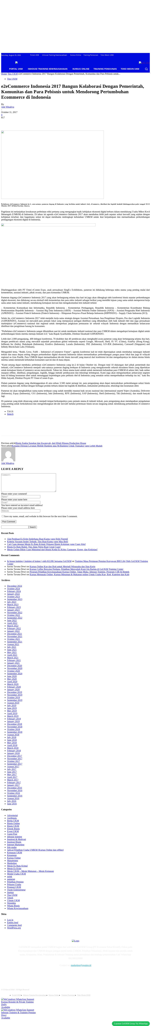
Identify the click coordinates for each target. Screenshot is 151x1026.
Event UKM (13, 831)
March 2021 (12, 657)
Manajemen (12, 860)
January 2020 (13, 689)
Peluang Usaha (14, 884)
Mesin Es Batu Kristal (17, 866)
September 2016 (14, 796)
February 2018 (14, 750)
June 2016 (12, 803)
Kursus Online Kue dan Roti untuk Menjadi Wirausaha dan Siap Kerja (62, 566)
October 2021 (13, 639)
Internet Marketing (15, 844)
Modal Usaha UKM (16, 874)
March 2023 (12, 604)
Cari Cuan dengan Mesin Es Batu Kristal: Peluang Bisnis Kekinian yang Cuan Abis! (46, 544)
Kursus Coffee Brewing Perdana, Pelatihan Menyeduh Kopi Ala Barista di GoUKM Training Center (76, 569)
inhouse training (14, 836)
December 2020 (14, 665)
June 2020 (12, 676)
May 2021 (12, 652)
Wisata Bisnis (13, 905)
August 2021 (13, 644)
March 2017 (12, 780)
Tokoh (10, 897)
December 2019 (14, 692)
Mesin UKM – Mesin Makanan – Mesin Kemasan (30, 871)
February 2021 (14, 660)
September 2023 (14, 599)
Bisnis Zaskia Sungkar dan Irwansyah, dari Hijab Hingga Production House (50, 443)
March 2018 (12, 748)
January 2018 (13, 753)
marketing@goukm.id (81, 965)
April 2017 (12, 777)
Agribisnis (12, 818)
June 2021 (12, 649)
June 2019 (12, 708)
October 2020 (13, 671)
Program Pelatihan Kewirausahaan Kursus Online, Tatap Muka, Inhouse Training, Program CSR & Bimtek (79, 572)
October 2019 (13, 697)
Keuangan (12, 855)
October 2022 (13, 615)
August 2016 (13, 798)
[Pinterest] (27, 122)
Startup (10, 892)
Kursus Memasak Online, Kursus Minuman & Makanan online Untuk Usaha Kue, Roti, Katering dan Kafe (79, 574)
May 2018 (12, 742)
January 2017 (13, 785)
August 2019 (13, 703)
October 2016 (13, 793)
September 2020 (14, 673)
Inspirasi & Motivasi (16, 839)
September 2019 (14, 700)
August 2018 (13, 734)
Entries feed (12, 922)
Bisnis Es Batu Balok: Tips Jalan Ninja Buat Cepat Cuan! (34, 547)
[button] (146, 68)
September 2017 (14, 764)
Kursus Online (14, 858)
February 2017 (14, 782)
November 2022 (14, 612)
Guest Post (12, 834)
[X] (17, 122)
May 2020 (12, 679)
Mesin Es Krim (14, 868)
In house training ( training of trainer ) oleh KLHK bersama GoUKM (39, 561)
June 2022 (12, 620)
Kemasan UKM (14, 852)
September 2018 (14, 732)
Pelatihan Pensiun (15, 882)
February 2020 (14, 687)
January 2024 (13, 594)
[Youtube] (49, 974)
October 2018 (13, 729)
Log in (10, 920)
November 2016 (14, 790)
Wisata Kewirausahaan (17, 908)
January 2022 (13, 631)
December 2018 (14, 724)
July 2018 (11, 737)
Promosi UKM (14, 887)
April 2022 (12, 623)
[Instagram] (27, 974)
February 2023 (14, 607)
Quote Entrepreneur (16, 889)
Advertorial (12, 815)
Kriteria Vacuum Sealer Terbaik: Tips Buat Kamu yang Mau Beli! (37, 541)
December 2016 (14, 788)
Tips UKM (13, 74)
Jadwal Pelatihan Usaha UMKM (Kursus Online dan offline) (35, 850)
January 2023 (13, 610)
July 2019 (11, 705)
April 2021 (12, 655)
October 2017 (13, 761)
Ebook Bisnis (13, 828)
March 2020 (12, 684)
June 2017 (12, 772)
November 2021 (14, 636)
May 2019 (12, 711)
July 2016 (11, 801)
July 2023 (11, 602)
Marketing (12, 863)
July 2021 (11, 647)
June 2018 (12, 740)
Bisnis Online (13, 823)
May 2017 (12, 774)
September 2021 (14, 641)
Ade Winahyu (7, 107)
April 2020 (12, 681)
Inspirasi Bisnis (14, 842)
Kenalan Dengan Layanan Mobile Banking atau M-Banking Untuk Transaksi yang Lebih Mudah (57, 446)
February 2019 (14, 718)
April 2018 (12, 745)
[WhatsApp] (38, 122)
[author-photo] (8, 460)
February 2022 (14, 628)
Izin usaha (12, 847)
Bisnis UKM (13, 826)
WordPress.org (14, 928)
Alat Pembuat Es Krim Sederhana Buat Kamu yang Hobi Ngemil (37, 539)
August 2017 (13, 766)
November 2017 (14, 758)
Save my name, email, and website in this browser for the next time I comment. (40, 516)
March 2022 (12, 626)
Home (4, 74)
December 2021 (14, 634)
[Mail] (34, 974)
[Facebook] (6, 122)
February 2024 (14, 591)
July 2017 (11, 769)
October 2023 (13, 596)
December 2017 (14, 756)
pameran (11, 879)
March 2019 (12, 716)
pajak (9, 876)
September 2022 (14, 618)
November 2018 (14, 726)
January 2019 (13, 721)
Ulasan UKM (13, 900)
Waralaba (11, 903)
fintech (10, 414)
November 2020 (14, 668)
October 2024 (13, 588)
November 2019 (14, 695)
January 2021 (13, 663)
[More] (49, 122)
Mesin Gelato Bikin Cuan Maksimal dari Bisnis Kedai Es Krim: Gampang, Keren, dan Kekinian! (52, 549)
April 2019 (12, 713)
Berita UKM (13, 820)
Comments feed (14, 925)
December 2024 (14, 586)
